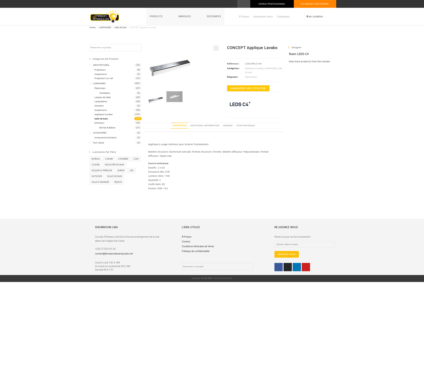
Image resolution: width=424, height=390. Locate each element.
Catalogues (283, 16)
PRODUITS (156, 16)
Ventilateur (104, 92)
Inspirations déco (263, 16)
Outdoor (97, 176)
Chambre (99, 105)
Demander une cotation (248, 88)
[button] (331, 17)
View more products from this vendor (309, 61)
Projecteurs (100, 69)
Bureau (96, 158)
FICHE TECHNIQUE (246, 125)
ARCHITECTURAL (101, 64)
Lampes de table (102, 97)
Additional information (204, 125)
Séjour (118, 182)
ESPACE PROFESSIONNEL (272, 4)
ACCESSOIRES (99, 132)
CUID (136, 158)
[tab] (179, 126)
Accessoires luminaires (105, 137)
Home (92, 27)
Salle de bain (120, 27)
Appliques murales (103, 114)
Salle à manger (100, 182)
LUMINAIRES (105, 27)
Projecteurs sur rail (103, 78)
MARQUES (185, 16)
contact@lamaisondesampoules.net (114, 253)
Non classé (98, 142)
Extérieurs (99, 122)
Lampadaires (100, 101)
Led (131, 170)
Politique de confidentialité (196, 251)
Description (179, 125)
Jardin (121, 170)
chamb (109, 158)
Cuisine (96, 164)
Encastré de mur (114, 164)
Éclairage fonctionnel (315, 4)
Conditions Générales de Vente (198, 246)
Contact (186, 241)
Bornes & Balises (107, 127)
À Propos (244, 16)
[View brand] (239, 104)
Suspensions (100, 74)
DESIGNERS (214, 16)
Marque (228, 125)
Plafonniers (100, 88)
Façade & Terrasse (102, 170)
